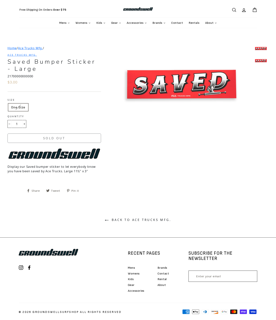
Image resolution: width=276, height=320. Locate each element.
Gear (131, 285)
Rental (162, 279)
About (162, 285)
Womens (134, 273)
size (11, 99)
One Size (18, 107)
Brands (162, 268)
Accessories (136, 291)
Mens (131, 268)
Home (12, 48)
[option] (42, 10)
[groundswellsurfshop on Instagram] (21, 267)
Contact (163, 273)
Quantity (16, 116)
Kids (131, 279)
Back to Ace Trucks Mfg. (140, 220)
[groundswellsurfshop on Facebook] (29, 267)
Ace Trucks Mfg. (30, 48)
